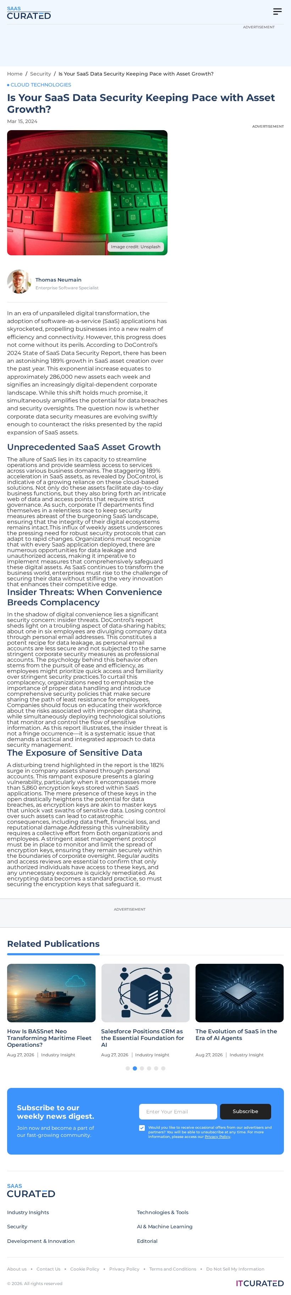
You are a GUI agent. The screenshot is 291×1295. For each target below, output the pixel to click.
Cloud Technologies (41, 85)
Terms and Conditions (172, 1269)
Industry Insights (28, 1212)
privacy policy (217, 1136)
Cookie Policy (84, 1269)
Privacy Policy (124, 1269)
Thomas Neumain (58, 280)
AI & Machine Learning (165, 1226)
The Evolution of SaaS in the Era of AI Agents (236, 1034)
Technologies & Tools (162, 1212)
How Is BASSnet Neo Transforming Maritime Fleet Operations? (49, 1038)
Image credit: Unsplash (135, 246)
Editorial (147, 1241)
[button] (128, 1068)
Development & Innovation (41, 1241)
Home (15, 74)
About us (17, 1269)
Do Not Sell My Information (235, 1269)
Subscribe (245, 1111)
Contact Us (48, 1269)
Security (40, 74)
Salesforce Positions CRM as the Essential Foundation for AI (142, 1038)
